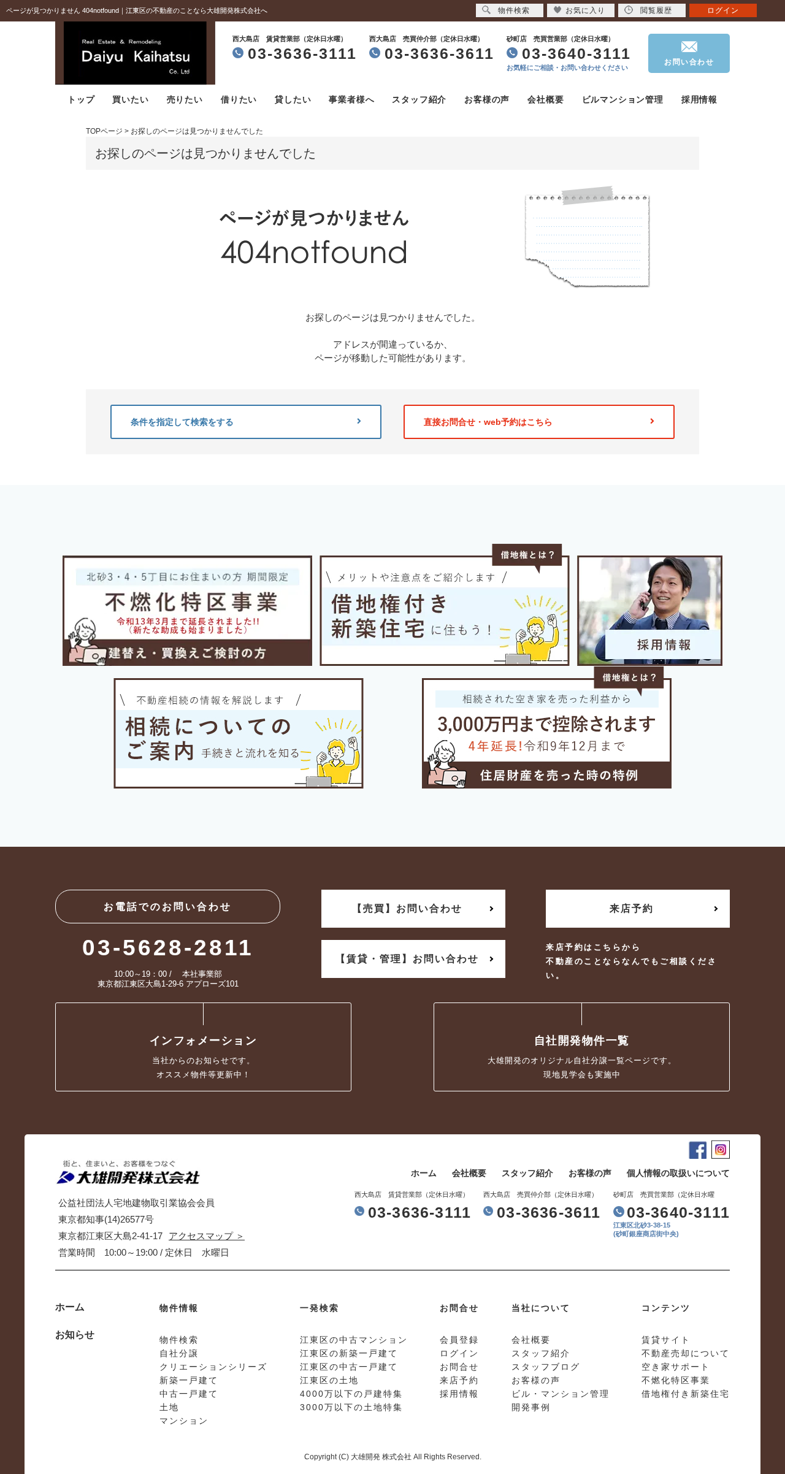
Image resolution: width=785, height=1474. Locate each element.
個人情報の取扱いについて (678, 1173)
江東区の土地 (329, 1380)
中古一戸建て (188, 1394)
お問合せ (459, 1367)
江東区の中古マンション (354, 1340)
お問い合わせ (689, 62)
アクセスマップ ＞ (207, 1236)
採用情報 (699, 99)
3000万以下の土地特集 (351, 1407)
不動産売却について (685, 1353)
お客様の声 (487, 99)
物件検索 (514, 10)
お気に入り (585, 10)
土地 (169, 1407)
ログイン (723, 10)
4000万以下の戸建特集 (351, 1394)
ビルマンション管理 (623, 99)
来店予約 (632, 908)
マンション (184, 1421)
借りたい (239, 99)
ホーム (424, 1173)
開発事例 (531, 1407)
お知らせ (74, 1334)
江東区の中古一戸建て (349, 1367)
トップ (80, 99)
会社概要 (545, 99)
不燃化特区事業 (675, 1380)
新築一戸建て (188, 1380)
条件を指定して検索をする (182, 422)
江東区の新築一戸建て (349, 1353)
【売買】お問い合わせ (407, 908)
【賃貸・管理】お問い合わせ (407, 958)
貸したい (293, 99)
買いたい (130, 99)
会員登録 (459, 1340)
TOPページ (104, 131)
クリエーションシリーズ (213, 1367)
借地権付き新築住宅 (685, 1394)
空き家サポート (675, 1367)
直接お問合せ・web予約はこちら (488, 422)
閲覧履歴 (656, 10)
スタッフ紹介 (419, 99)
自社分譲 (179, 1353)
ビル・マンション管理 (560, 1394)
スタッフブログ (545, 1367)
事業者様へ (351, 99)
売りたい (185, 99)
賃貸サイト (666, 1340)
